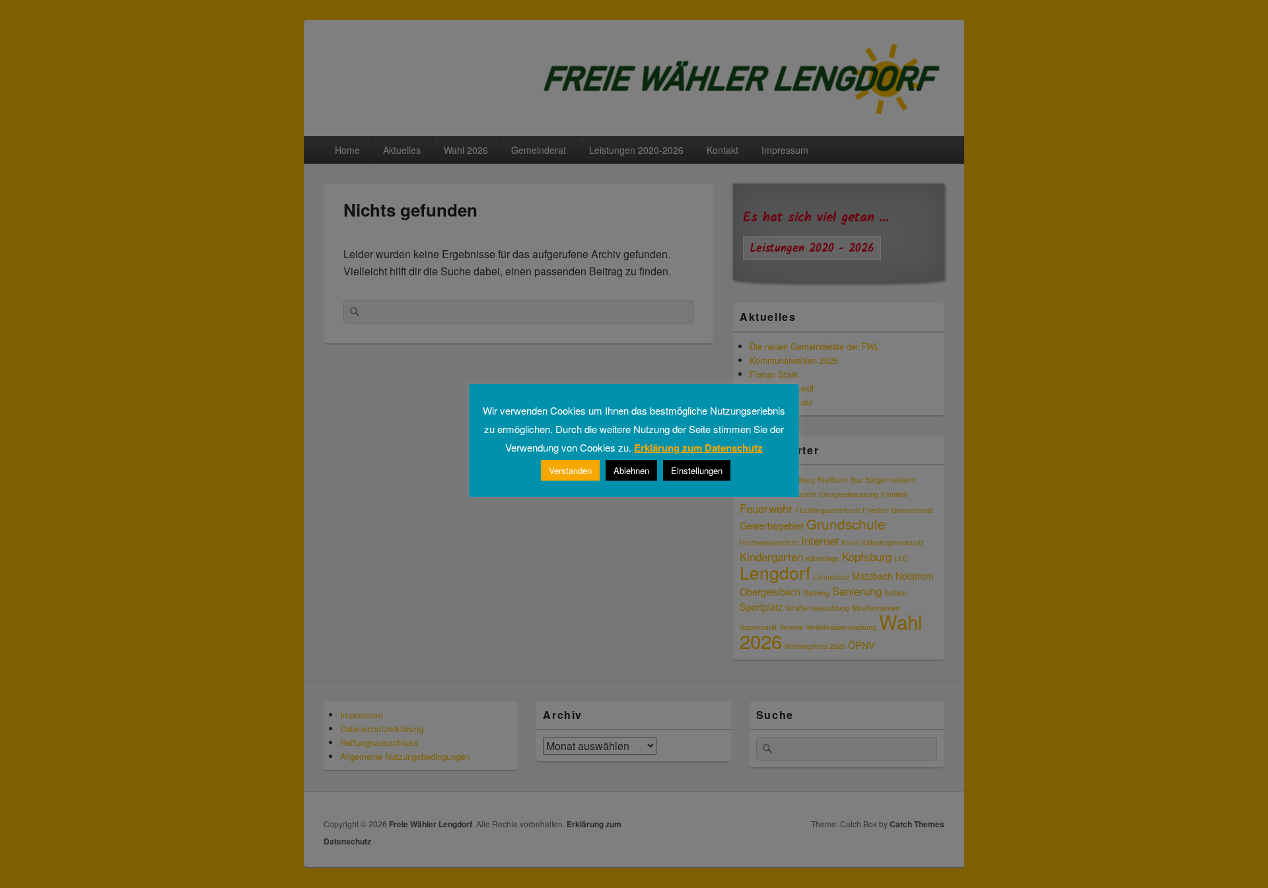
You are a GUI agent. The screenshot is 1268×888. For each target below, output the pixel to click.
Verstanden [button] (570, 470)
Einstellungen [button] (696, 470)
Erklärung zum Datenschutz (698, 447)
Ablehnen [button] (631, 470)
